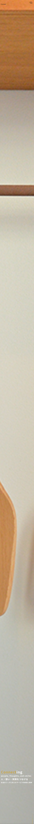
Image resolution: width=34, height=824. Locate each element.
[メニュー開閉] (31, 3)
